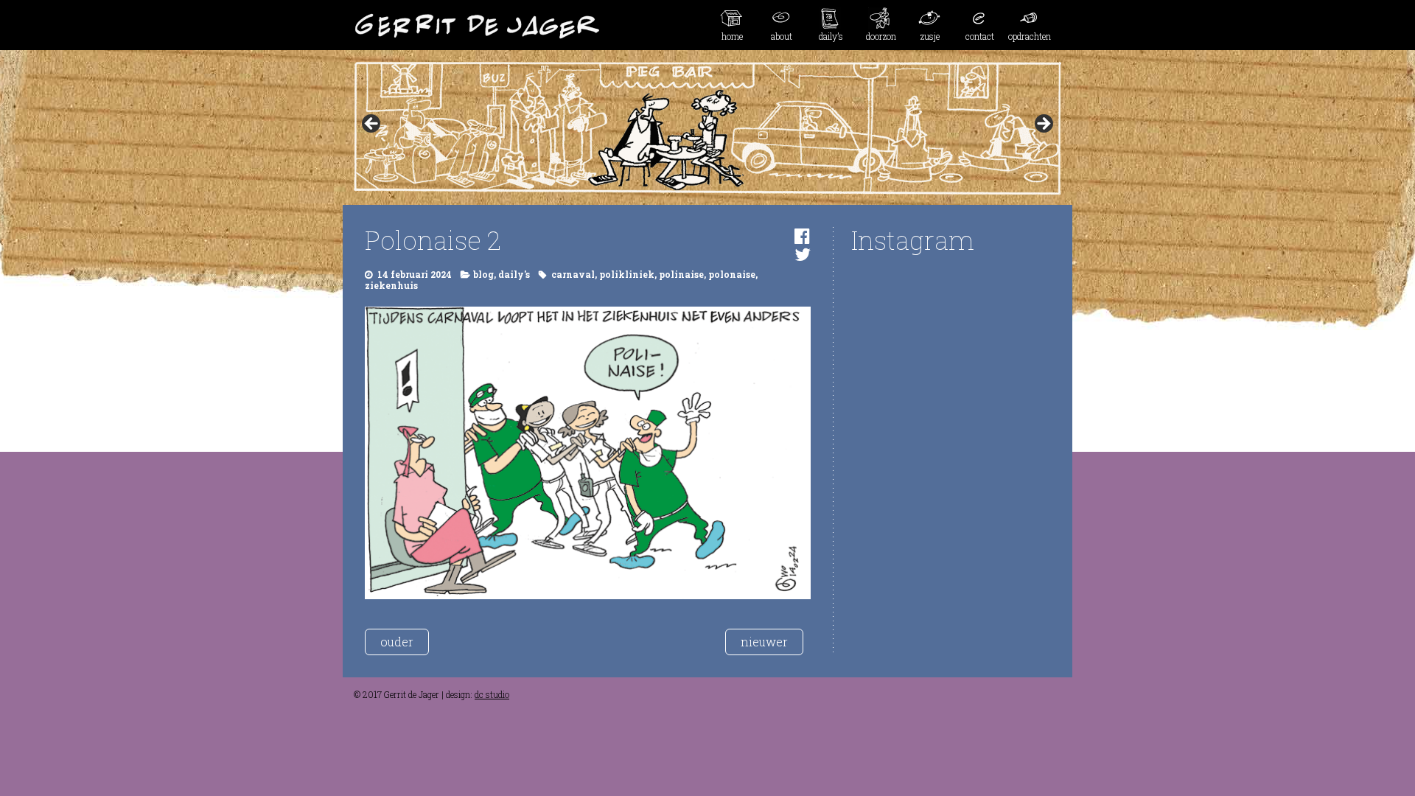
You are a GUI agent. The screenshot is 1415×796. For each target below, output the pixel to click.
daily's (514, 274)
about (781, 36)
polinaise (681, 274)
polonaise (731, 274)
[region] (707, 128)
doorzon (881, 36)
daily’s (831, 36)
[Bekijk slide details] (707, 128)
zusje (930, 36)
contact (979, 36)
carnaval (573, 274)
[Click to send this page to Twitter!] (802, 254)
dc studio (492, 694)
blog (483, 274)
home (732, 36)
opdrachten (1029, 36)
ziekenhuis (391, 285)
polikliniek (626, 274)
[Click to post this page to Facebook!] (802, 236)
